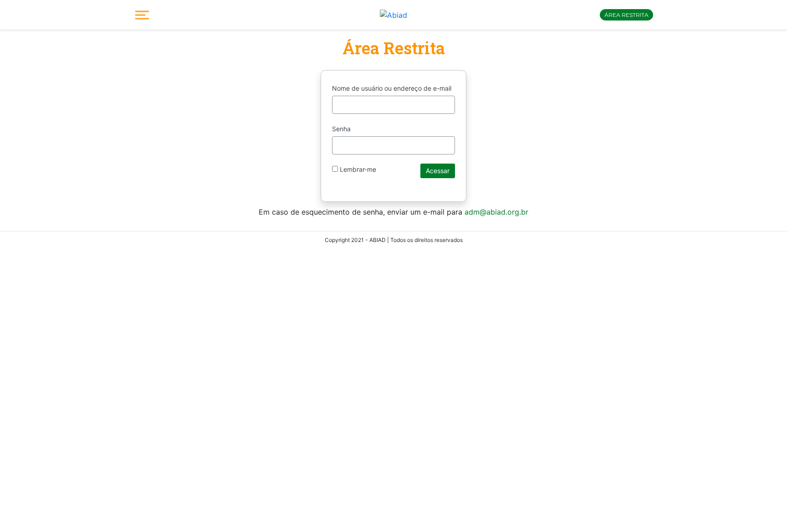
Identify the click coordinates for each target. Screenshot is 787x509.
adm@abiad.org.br (496, 211)
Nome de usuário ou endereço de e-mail (391, 88)
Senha (341, 129)
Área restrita (626, 14)
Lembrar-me (357, 169)
